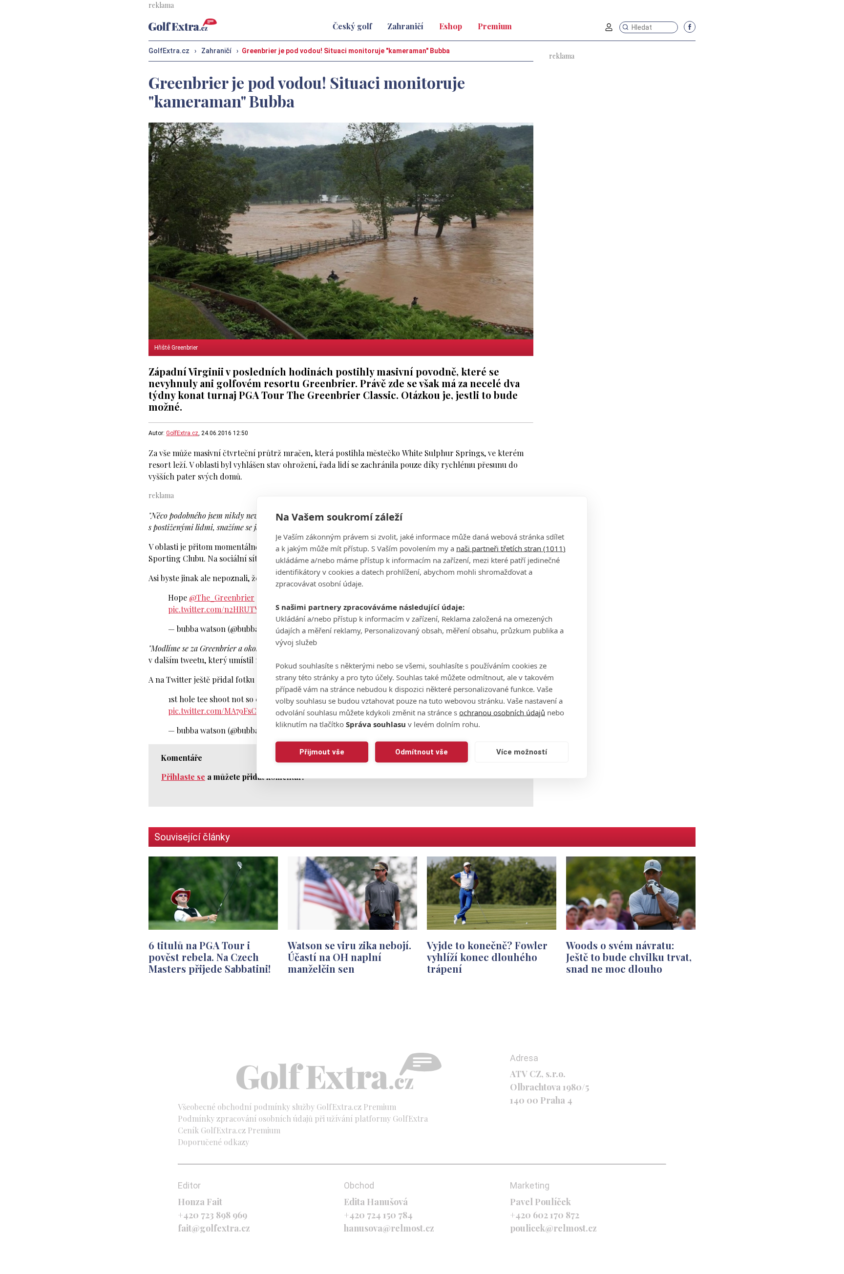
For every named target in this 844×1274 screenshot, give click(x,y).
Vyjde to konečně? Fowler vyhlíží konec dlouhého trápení (487, 957)
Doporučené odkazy (213, 1142)
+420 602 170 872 (544, 1215)
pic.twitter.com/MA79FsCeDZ (219, 711)
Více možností (521, 752)
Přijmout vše (321, 752)
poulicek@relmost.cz (553, 1228)
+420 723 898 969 (212, 1215)
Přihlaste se (183, 777)
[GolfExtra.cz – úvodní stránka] (182, 25)
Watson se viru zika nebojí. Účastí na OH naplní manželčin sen (349, 957)
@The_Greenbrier (221, 597)
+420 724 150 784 (378, 1215)
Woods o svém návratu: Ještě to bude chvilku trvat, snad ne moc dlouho (629, 957)
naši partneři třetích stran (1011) (511, 548)
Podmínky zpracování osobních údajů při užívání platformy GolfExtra (303, 1118)
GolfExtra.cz (182, 433)
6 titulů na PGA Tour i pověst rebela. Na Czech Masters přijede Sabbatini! (209, 957)
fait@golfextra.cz (214, 1228)
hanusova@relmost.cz (389, 1228)
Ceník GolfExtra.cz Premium (229, 1130)
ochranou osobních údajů (502, 712)
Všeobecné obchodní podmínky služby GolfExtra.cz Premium (287, 1107)
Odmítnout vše (421, 752)
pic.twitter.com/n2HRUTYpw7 (220, 609)
